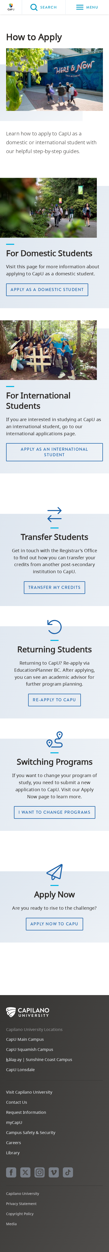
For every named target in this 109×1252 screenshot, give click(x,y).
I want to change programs (55, 812)
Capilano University (11, 7)
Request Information (26, 1112)
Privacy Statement (21, 1203)
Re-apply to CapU (54, 700)
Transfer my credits (54, 587)
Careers (13, 1142)
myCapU (14, 1122)
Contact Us (16, 1102)
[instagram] (39, 1172)
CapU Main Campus (25, 1039)
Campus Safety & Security (30, 1132)
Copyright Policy (19, 1213)
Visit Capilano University (29, 1092)
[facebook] (11, 1172)
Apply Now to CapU (54, 924)
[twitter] (25, 1172)
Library (13, 1152)
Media (11, 1223)
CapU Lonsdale (20, 1069)
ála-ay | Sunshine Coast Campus (39, 1059)
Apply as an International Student (54, 452)
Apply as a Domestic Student (47, 290)
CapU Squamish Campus (29, 1049)
